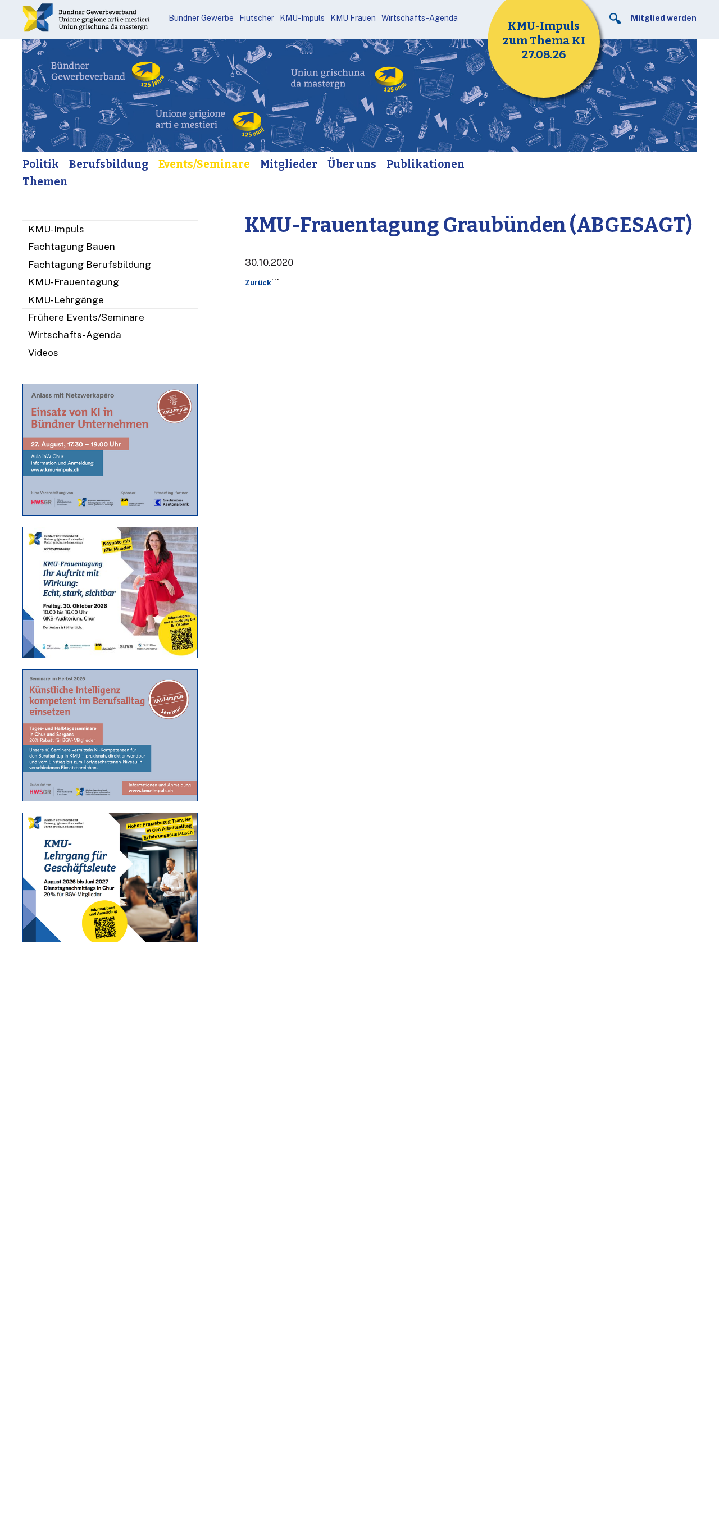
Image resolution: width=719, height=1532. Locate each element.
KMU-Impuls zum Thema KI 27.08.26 (544, 40)
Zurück (258, 283)
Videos (43, 352)
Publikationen (425, 164)
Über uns (351, 164)
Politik (40, 164)
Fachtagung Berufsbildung (89, 264)
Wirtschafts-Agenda (419, 17)
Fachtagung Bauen (71, 246)
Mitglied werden (664, 17)
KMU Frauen (353, 17)
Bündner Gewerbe (201, 17)
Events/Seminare (204, 164)
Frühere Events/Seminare (86, 317)
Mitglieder (288, 164)
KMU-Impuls (302, 17)
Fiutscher (256, 17)
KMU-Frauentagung (73, 282)
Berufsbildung (108, 164)
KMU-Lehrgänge (66, 300)
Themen (44, 181)
